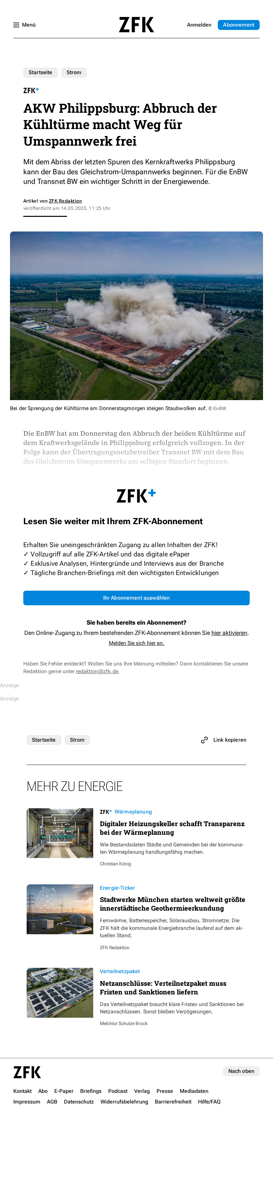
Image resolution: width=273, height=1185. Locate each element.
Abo (238, 25)
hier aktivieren (229, 632)
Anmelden (199, 25)
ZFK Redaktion (65, 201)
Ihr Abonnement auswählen (136, 598)
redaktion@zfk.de (97, 671)
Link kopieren (229, 740)
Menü (29, 25)
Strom (74, 72)
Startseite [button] (136, 24)
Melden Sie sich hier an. (136, 643)
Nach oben (241, 1071)
